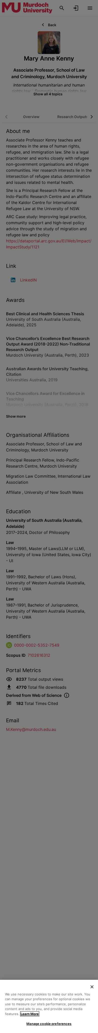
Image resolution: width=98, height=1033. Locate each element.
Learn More (30, 1014)
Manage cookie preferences (48, 1024)
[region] (49, 1006)
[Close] (91, 986)
